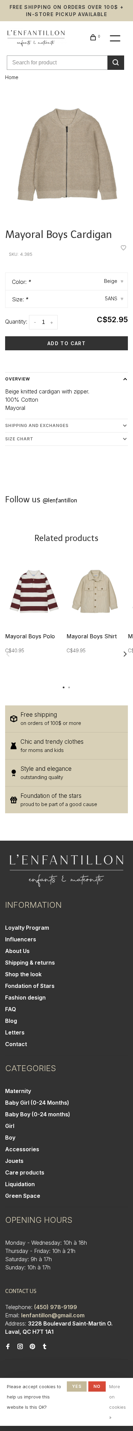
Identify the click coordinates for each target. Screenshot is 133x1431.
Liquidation (20, 1184)
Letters (15, 1032)
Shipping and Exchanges (37, 425)
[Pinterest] (32, 1346)
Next (125, 654)
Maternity (18, 1091)
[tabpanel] (66, 154)
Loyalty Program (27, 927)
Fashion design (25, 997)
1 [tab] (63, 687)
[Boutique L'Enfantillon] (66, 870)
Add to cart (66, 343)
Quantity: (16, 321)
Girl (9, 1125)
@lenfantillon (60, 500)
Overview (17, 378)
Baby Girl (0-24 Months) (37, 1102)
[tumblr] (44, 1346)
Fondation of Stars (30, 985)
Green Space (22, 1195)
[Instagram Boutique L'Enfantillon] (20, 1346)
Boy (10, 1137)
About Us (17, 950)
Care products (24, 1172)
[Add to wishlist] (123, 248)
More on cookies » (117, 1402)
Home (11, 77)
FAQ (10, 1009)
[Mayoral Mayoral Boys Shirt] (94, 591)
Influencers (20, 939)
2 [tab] (69, 687)
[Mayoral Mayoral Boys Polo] (33, 591)
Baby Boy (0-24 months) (37, 1114)
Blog (11, 1020)
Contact (16, 1044)
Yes (77, 1386)
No (97, 1386)
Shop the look (23, 974)
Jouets (14, 1160)
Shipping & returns (30, 962)
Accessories (22, 1149)
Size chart (19, 438)
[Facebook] (8, 1346)
